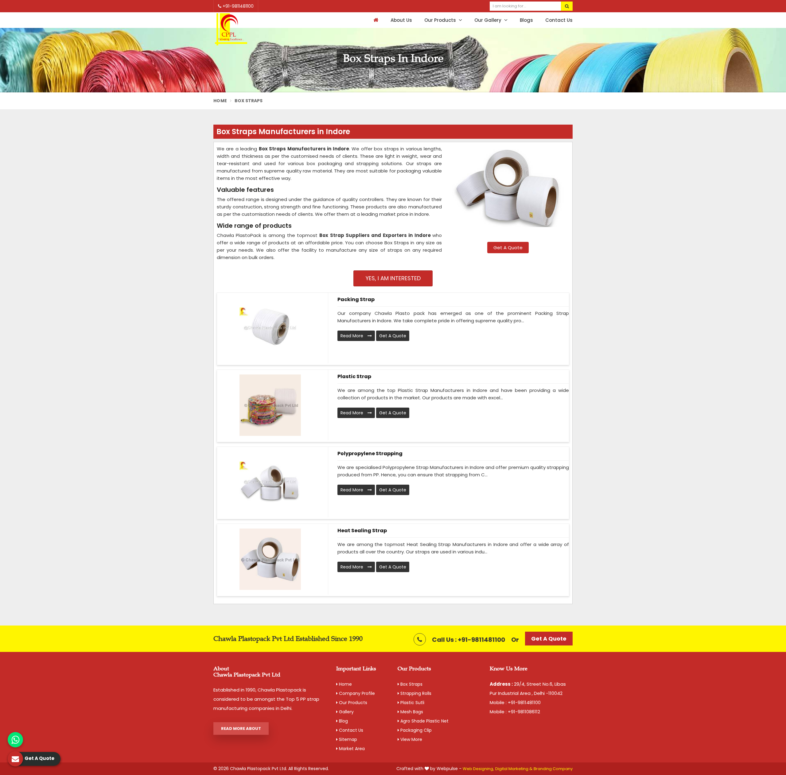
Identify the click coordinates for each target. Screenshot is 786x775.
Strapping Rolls (415, 693)
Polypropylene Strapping (370, 453)
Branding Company (553, 769)
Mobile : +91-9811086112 (515, 711)
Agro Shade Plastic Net (424, 721)
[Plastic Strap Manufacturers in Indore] (270, 405)
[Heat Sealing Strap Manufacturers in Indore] (270, 559)
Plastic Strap (354, 376)
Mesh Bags (411, 712)
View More (410, 739)
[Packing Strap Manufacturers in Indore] (270, 328)
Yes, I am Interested (393, 278)
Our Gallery (488, 20)
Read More (352, 336)
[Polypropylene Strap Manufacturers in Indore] (270, 482)
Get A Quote (508, 247)
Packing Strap (356, 299)
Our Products (440, 20)
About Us (401, 20)
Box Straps (410, 684)
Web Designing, (478, 769)
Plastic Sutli (411, 702)
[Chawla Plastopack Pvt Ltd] (231, 29)
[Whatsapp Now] (15, 739)
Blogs (526, 20)
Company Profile (356, 693)
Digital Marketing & (513, 769)
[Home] (375, 20)
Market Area (351, 749)
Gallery (346, 712)
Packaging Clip (415, 730)
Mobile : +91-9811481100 (515, 702)
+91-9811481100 (237, 6)
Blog (343, 721)
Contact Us (559, 20)
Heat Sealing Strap (362, 530)
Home (220, 101)
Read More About (241, 728)
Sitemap (347, 739)
